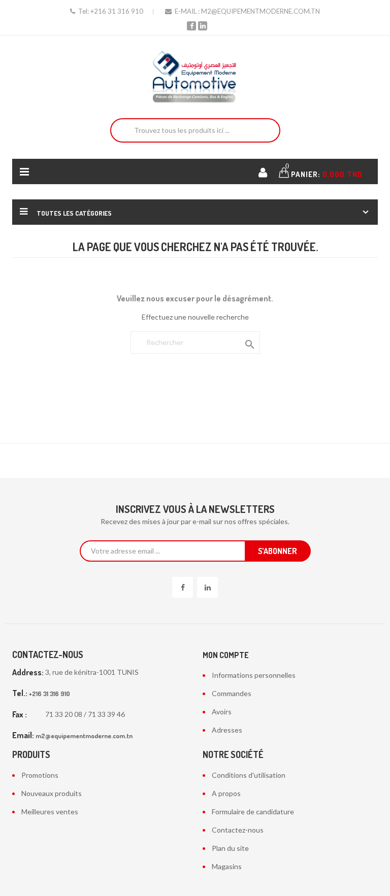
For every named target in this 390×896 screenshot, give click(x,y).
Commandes (231, 693)
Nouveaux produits (51, 793)
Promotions (39, 775)
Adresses (227, 730)
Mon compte (226, 655)
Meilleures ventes (49, 811)
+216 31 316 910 (116, 11)
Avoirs (222, 711)
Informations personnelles (254, 675)
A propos (226, 793)
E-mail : (187, 11)
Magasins (227, 866)
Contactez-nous (238, 829)
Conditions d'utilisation (248, 775)
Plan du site (230, 848)
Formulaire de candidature (253, 811)
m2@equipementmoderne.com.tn (260, 11)
